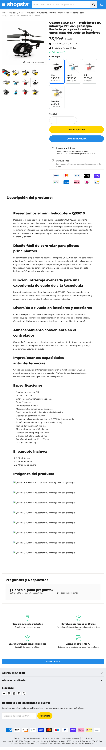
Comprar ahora (77, 138)
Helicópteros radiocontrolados (71, 12)
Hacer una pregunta (68, 592)
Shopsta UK (79, 743)
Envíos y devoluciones (31, 738)
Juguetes (31, 12)
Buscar (17, 738)
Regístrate (44, 715)
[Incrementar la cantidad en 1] (73, 120)
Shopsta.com (90, 743)
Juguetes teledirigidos (46, 12)
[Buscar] (93, 4)
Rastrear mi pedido (51, 738)
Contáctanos (87, 738)
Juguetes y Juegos (17, 12)
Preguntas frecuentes (70, 738)
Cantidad (53, 114)
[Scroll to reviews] (76, 36)
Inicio (4, 12)
